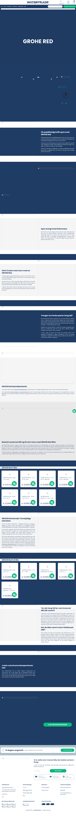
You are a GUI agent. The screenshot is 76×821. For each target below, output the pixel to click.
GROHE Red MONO (14, 392)
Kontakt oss (4, 794)
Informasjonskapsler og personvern (65, 793)
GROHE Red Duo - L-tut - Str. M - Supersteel (65, 478)
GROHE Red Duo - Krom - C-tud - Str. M (28, 497)
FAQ (3, 797)
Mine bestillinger (45, 787)
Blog (24, 795)
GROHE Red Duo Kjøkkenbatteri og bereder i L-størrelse (47, 570)
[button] (69, 6)
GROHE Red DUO (24, 392)
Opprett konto (45, 790)
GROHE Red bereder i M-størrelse (9, 527)
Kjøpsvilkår (62, 790)
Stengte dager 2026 (27, 793)
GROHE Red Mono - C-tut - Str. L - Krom (28, 570)
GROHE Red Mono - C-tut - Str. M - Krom (28, 478)
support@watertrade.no (54, 720)
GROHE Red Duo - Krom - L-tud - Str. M (9, 497)
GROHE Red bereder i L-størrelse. (27, 527)
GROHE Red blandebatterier (20, 389)
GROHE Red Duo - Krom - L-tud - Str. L (65, 570)
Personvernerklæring (65, 787)
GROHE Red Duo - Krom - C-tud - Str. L (9, 570)
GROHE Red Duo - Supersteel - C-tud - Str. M (47, 497)
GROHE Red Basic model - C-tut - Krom (9, 478)
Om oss (24, 787)
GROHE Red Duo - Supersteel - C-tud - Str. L (9, 589)
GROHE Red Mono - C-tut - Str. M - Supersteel (47, 478)
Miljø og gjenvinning (27, 790)
